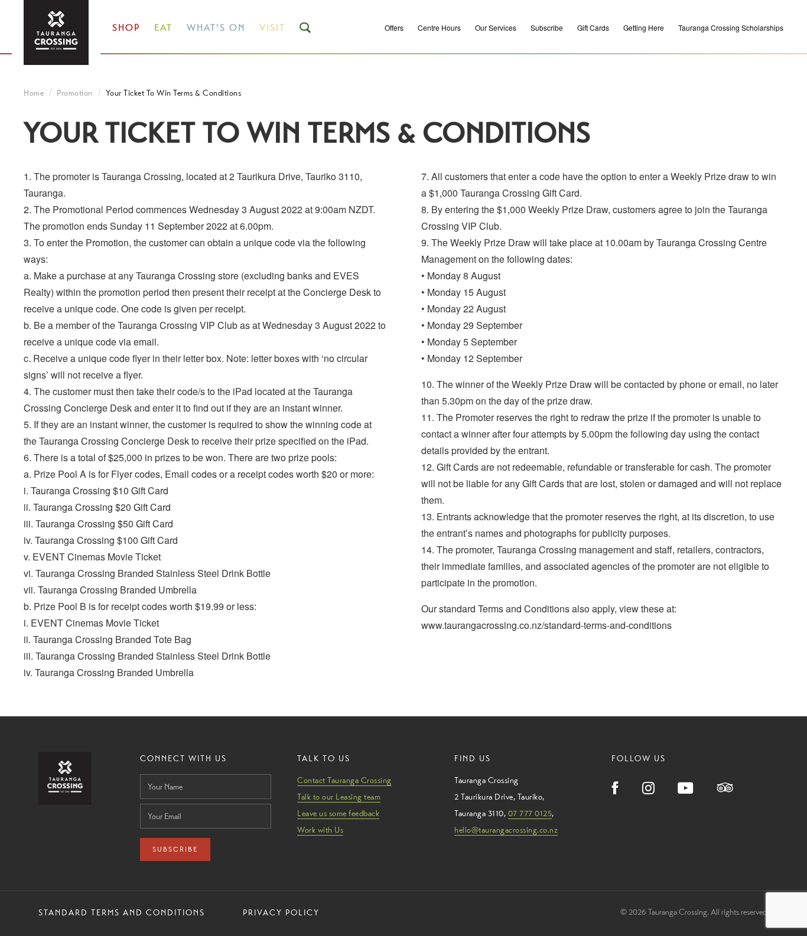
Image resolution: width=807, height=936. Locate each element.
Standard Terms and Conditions (121, 912)
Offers (394, 27)
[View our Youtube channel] (686, 789)
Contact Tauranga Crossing (344, 780)
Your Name (159, 771)
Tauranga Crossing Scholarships (730, 27)
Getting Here (643, 27)
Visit (272, 27)
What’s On (216, 27)
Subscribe (547, 27)
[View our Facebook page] (615, 789)
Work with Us (320, 829)
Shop (126, 27)
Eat (163, 27)
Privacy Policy (281, 912)
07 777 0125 (530, 813)
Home (34, 92)
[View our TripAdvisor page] (725, 789)
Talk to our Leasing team (338, 796)
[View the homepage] (56, 32)
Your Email (158, 800)
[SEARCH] (306, 27)
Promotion (75, 92)
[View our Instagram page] (648, 789)
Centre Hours (439, 27)
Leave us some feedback (338, 813)
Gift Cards (593, 27)
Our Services (495, 27)
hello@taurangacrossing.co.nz (506, 829)
